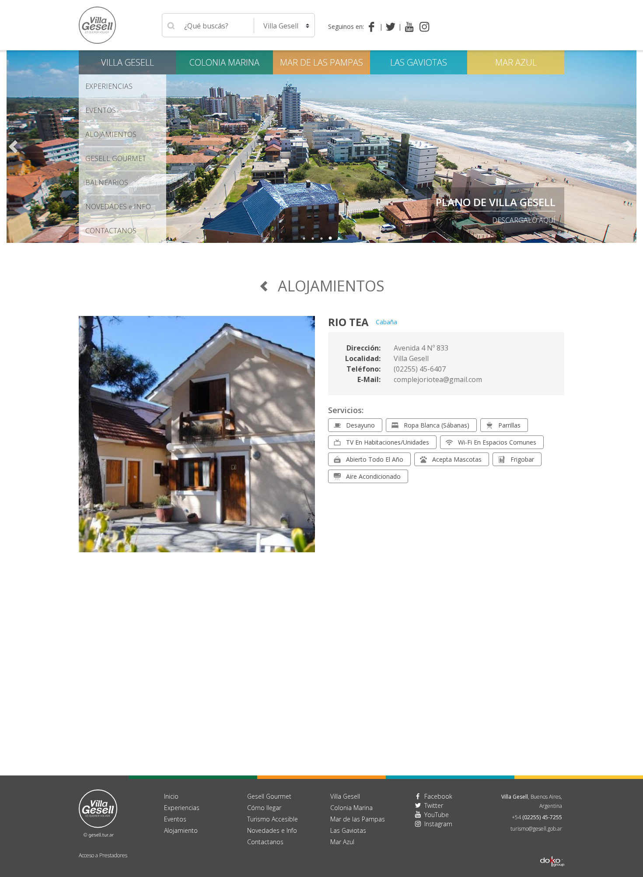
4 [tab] (330, 238)
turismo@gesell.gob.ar (536, 828)
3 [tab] (321, 238)
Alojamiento (181, 830)
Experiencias (181, 807)
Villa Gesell (127, 62)
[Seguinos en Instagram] (424, 27)
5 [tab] (339, 238)
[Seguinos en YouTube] (409, 27)
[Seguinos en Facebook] (373, 27)
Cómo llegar (264, 807)
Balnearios (106, 182)
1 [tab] (304, 238)
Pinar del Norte (510, 202)
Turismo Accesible (272, 819)
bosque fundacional (516, 220)
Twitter (433, 805)
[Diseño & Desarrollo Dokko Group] (552, 850)
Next (629, 146)
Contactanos (265, 842)
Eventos (100, 110)
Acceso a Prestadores (103, 855)
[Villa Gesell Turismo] (98, 812)
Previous (13, 146)
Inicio (171, 796)
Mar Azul (516, 62)
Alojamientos (110, 134)
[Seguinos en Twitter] (392, 27)
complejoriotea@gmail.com (438, 379)
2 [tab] (312, 238)
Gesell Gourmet (115, 158)
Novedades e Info (272, 830)
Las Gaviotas (418, 62)
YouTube (436, 814)
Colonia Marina (224, 62)
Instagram (438, 824)
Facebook (438, 796)
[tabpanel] (321, 146)
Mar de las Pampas (321, 62)
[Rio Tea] (197, 439)
